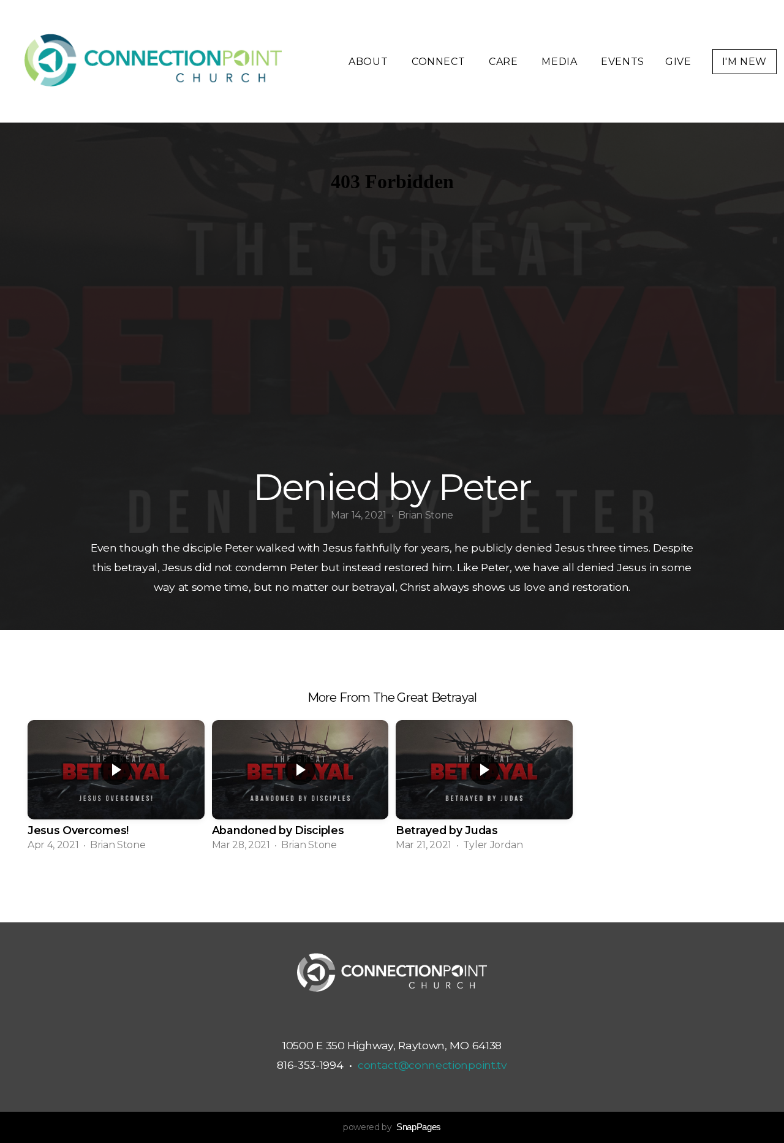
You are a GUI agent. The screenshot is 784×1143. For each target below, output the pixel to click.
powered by (392, 1127)
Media (560, 61)
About (370, 61)
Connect (440, 61)
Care (505, 61)
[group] (116, 789)
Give (678, 61)
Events (622, 61)
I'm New (744, 61)
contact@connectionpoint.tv (432, 1064)
